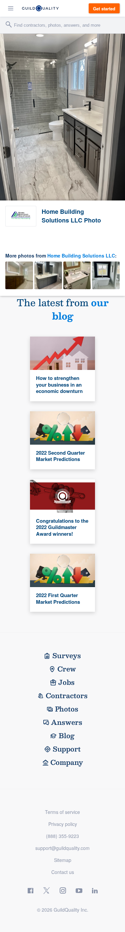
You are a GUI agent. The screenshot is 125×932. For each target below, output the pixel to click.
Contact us (62, 872)
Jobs (66, 682)
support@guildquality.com (62, 848)
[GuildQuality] (40, 8)
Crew (66, 668)
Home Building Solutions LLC (81, 255)
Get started (104, 8)
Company (66, 762)
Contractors (67, 695)
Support (67, 749)
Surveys (66, 655)
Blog (67, 735)
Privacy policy (62, 824)
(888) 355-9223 (62, 836)
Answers (66, 722)
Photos (66, 709)
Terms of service (62, 812)
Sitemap (62, 860)
